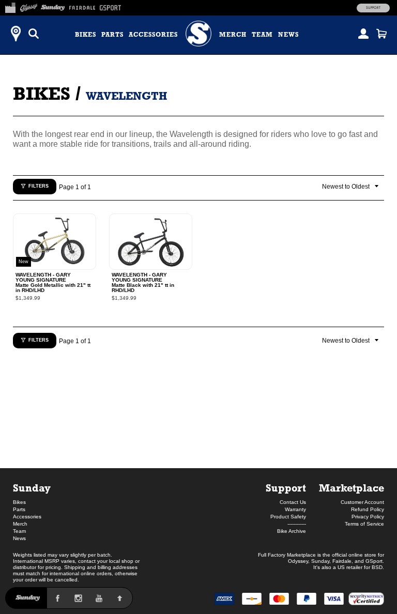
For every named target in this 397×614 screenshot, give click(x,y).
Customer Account (362, 502)
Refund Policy (367, 509)
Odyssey (298, 561)
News (288, 34)
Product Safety (288, 516)
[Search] (33, 34)
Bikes (85, 34)
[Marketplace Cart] (381, 34)
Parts (112, 34)
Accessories (153, 34)
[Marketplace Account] (363, 34)
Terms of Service (364, 524)
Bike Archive (291, 531)
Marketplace (351, 488)
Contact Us (293, 502)
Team (262, 34)
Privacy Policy (368, 516)
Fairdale (342, 561)
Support (373, 8)
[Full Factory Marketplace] (10, 6)
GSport (374, 561)
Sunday (32, 488)
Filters (38, 186)
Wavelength (126, 95)
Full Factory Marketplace (287, 555)
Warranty (295, 509)
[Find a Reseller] (15, 34)
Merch (233, 34)
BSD (377, 567)
